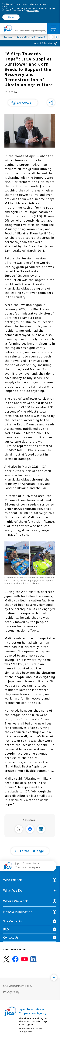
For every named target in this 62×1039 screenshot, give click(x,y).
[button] (23, 102)
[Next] (56, 37)
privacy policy (33, 10)
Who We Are (12, 880)
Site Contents (12, 921)
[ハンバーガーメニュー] (53, 27)
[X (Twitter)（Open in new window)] (6, 959)
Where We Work (15, 901)
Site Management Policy (17, 986)
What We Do (12, 890)
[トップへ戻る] (54, 977)
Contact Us (10, 937)
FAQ (6, 929)
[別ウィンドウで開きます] (19, 829)
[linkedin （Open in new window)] (33, 959)
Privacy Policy (11, 992)
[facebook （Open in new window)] (15, 959)
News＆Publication (43, 43)
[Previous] (51, 37)
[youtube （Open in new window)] (24, 959)
